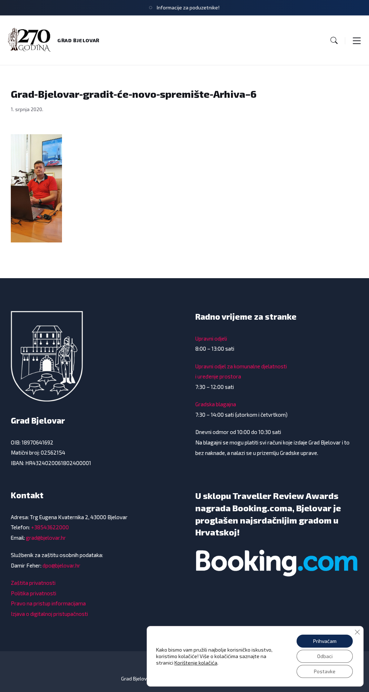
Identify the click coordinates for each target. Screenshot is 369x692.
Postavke (324, 671)
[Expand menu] (357, 40)
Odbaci (325, 656)
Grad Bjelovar (78, 40)
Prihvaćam (325, 641)
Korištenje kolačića (195, 663)
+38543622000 (50, 527)
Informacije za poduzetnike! (188, 7)
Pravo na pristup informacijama (48, 603)
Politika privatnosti (33, 593)
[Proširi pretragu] (334, 40)
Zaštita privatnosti (33, 582)
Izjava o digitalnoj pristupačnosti (49, 613)
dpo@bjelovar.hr (61, 565)
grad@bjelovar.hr (46, 537)
